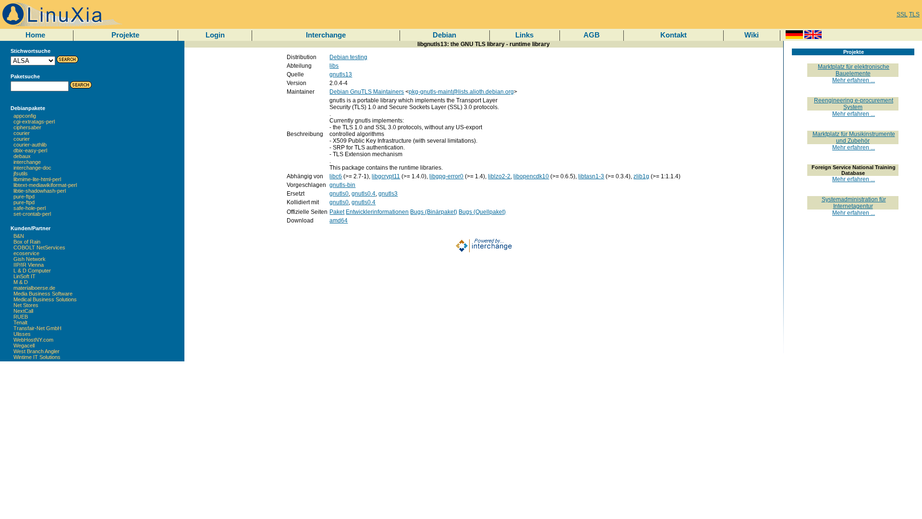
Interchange (326, 35)
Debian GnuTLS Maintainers (366, 91)
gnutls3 (388, 193)
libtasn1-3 (591, 176)
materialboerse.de (34, 288)
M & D (20, 282)
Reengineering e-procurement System (853, 104)
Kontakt (673, 35)
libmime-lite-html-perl (37, 179)
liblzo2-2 (499, 176)
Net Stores (25, 305)
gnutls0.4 (364, 193)
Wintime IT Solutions (37, 357)
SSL (902, 14)
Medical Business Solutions (45, 299)
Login (215, 35)
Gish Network (29, 259)
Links (524, 35)
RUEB (20, 317)
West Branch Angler (36, 351)
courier (21, 133)
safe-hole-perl (29, 208)
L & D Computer (32, 270)
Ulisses (22, 334)
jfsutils (20, 173)
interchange (27, 162)
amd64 (338, 220)
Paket (336, 212)
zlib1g (641, 176)
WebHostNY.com (33, 340)
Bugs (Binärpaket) (433, 212)
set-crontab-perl (32, 214)
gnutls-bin (342, 185)
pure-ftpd (24, 196)
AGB (591, 35)
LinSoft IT (24, 276)
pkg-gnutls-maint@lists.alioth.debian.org (461, 91)
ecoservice (26, 253)
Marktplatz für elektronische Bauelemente (853, 70)
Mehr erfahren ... (853, 80)
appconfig (24, 116)
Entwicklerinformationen (377, 212)
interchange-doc (32, 168)
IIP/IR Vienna (28, 265)
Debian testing (348, 57)
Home (35, 35)
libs (334, 65)
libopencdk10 (531, 176)
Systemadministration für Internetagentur (854, 203)
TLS (914, 14)
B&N (18, 236)
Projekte (125, 35)
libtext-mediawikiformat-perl (45, 185)
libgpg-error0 (446, 176)
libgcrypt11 (386, 176)
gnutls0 (339, 193)
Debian (444, 35)
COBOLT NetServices (39, 247)
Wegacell (24, 345)
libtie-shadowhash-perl (39, 191)
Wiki (751, 35)
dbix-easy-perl (30, 150)
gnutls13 (340, 74)
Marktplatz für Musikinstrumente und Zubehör (854, 137)
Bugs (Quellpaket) (482, 212)
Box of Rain (26, 242)
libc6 (335, 176)
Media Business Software (43, 294)
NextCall (23, 311)
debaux (22, 156)
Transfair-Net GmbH (37, 328)
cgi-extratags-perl (34, 121)
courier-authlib (30, 145)
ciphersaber (27, 127)
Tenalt (20, 322)
